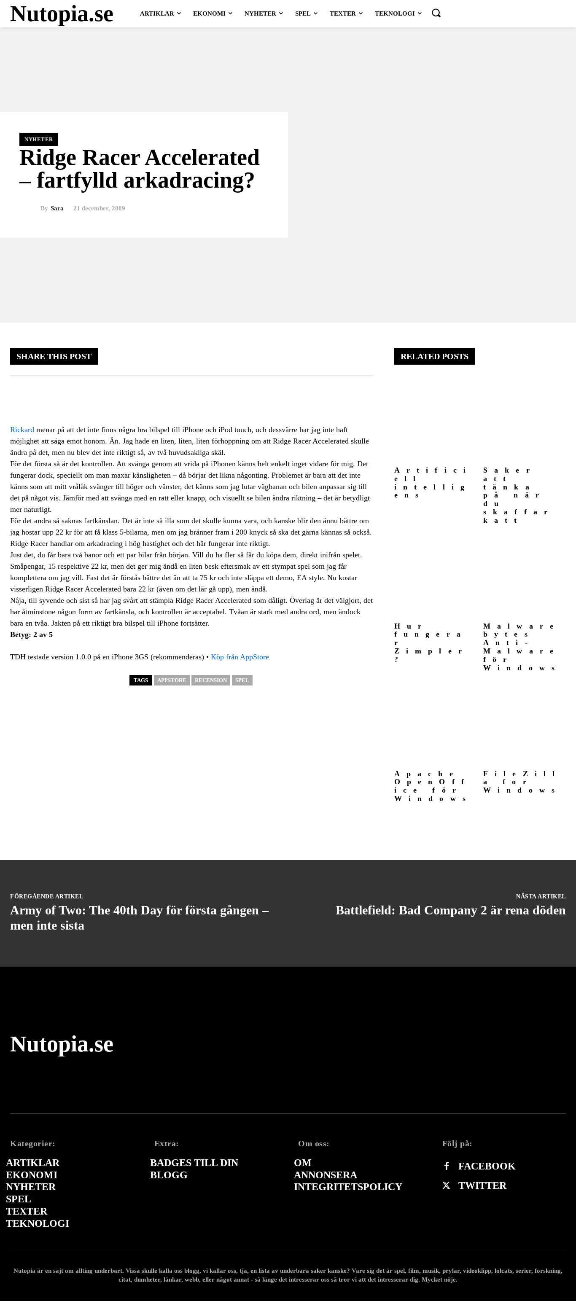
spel (242, 680)
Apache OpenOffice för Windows (433, 786)
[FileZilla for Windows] (524, 724)
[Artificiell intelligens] (435, 420)
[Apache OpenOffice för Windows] (435, 724)
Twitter (482, 1185)
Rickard (22, 429)
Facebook (487, 1166)
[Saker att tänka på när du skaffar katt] (524, 420)
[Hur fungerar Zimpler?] (435, 576)
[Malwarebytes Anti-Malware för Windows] (524, 576)
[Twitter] (446, 1185)
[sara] (29, 208)
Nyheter (38, 139)
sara (57, 208)
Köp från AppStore (240, 657)
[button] (436, 13)
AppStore (171, 680)
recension (211, 680)
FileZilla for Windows (522, 782)
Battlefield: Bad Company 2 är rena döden (451, 910)
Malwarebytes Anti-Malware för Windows (522, 647)
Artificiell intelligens (433, 482)
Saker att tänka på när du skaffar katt (518, 495)
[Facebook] (446, 1166)
